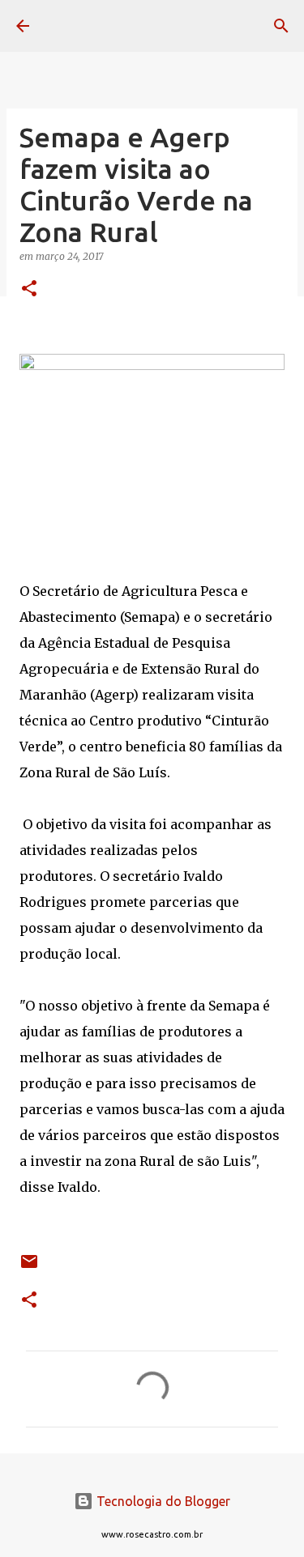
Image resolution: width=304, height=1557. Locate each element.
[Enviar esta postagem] (29, 1267)
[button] (29, 289)
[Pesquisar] (281, 25)
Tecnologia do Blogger (161, 1501)
